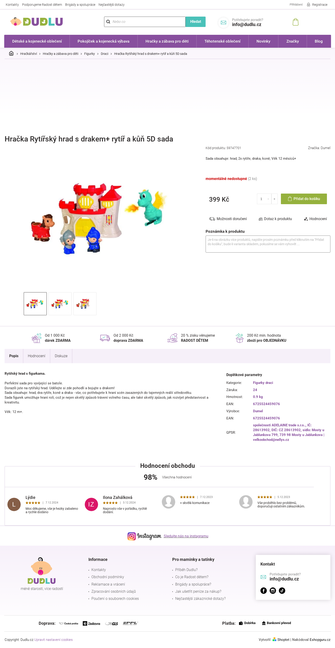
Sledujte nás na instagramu (186, 536)
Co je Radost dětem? (191, 577)
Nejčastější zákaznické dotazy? (200, 598)
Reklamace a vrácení (108, 584)
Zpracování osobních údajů (113, 591)
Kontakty (12, 4)
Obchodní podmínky (107, 577)
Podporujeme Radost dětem (42, 4)
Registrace (319, 4)
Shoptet (283, 640)
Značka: (319, 148)
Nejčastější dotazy (112, 4)
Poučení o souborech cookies (115, 598)
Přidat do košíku (307, 199)
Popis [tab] (13, 356)
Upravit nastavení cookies (53, 640)
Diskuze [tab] (61, 356)
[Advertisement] (167, 97)
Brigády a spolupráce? (193, 584)
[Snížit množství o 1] (268, 199)
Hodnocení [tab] (318, 219)
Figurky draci (263, 383)
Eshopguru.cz (320, 640)
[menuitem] (37, 41)
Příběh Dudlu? (186, 570)
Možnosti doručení (232, 219)
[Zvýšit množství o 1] (274, 199)
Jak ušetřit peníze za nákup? (198, 591)
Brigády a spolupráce (80, 4)
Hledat (195, 21)
